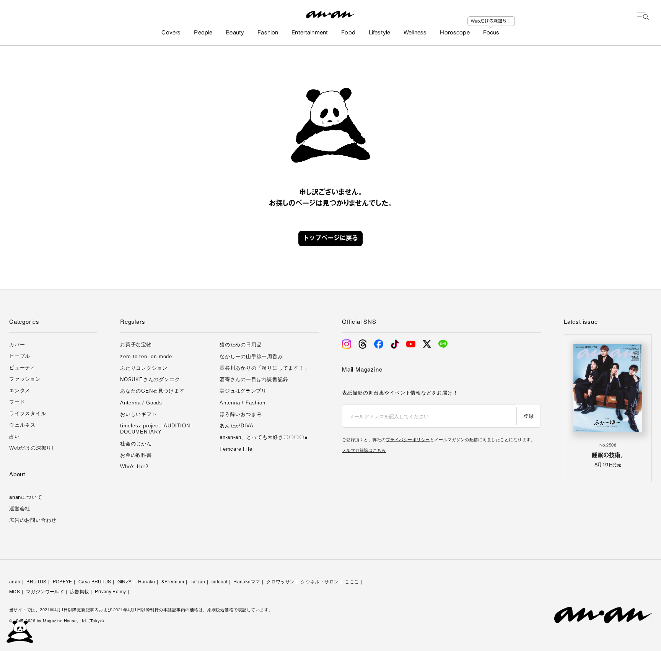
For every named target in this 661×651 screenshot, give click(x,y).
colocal (220, 581)
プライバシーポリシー (408, 439)
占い (14, 436)
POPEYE (62, 581)
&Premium (172, 581)
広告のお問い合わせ (33, 520)
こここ (352, 581)
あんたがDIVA (236, 426)
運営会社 (19, 508)
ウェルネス (22, 425)
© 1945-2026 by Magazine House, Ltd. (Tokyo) (56, 620)
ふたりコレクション (144, 368)
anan (14, 581)
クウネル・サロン (320, 581)
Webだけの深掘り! (31, 448)
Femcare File (236, 449)
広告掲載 (79, 591)
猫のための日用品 (241, 344)
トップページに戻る (330, 238)
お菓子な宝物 (136, 344)
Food (348, 33)
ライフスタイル (27, 413)
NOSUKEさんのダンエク (150, 379)
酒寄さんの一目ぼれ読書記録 (254, 379)
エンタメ (19, 390)
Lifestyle (379, 33)
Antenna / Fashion (242, 403)
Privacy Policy (110, 591)
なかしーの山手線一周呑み (251, 356)
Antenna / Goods (141, 403)
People (203, 33)
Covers (171, 33)
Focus (491, 33)
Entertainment (309, 33)
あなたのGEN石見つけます (152, 391)
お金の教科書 (136, 455)
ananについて (25, 497)
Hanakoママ (246, 581)
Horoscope (454, 33)
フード (17, 402)
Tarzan (197, 581)
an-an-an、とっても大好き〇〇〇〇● (264, 437)
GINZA (124, 581)
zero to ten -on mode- (147, 356)
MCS (14, 591)
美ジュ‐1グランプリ (243, 391)
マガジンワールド (45, 591)
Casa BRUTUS (94, 581)
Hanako (146, 581)
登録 (528, 415)
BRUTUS (36, 581)
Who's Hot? (134, 466)
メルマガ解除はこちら (364, 450)
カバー (17, 344)
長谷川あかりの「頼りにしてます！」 (264, 368)
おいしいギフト (138, 414)
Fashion (267, 33)
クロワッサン (280, 581)
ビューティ (22, 367)
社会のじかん (136, 443)
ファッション (25, 379)
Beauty (235, 33)
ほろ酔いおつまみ (241, 414)
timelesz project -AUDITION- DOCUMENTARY (156, 429)
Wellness (415, 33)
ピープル (19, 356)
